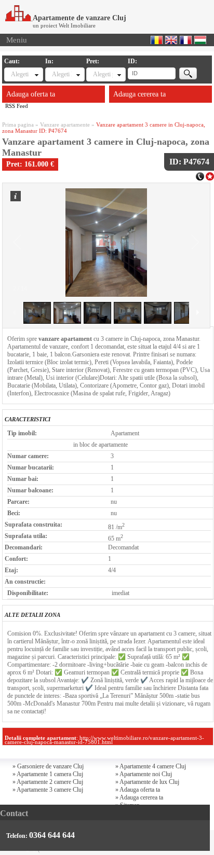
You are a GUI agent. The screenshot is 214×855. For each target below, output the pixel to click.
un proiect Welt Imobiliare (64, 25)
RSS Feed (16, 106)
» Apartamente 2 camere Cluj (47, 781)
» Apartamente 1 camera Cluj (47, 774)
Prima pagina (18, 124)
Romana (157, 40)
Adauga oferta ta (30, 94)
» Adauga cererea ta (139, 797)
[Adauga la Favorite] (210, 175)
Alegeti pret (102, 74)
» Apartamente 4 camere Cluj (150, 766)
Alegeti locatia (61, 74)
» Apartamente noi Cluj (143, 774)
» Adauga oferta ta (137, 789)
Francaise (186, 40)
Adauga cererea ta (139, 94)
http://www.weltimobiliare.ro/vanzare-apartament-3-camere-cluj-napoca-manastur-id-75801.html (104, 740)
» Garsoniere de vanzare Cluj (48, 766)
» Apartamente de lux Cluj (147, 781)
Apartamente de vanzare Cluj (79, 18)
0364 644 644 (52, 835)
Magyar (200, 40)
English (171, 40)
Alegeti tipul (20, 74)
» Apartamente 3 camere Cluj (47, 789)
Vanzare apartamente (65, 124)
